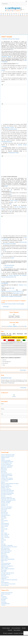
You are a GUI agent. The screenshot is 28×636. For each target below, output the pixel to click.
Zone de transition (5, 585)
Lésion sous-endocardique (6, 507)
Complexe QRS (4, 476)
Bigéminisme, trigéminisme (6, 467)
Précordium (3, 544)
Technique (3, 601)
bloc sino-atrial (23, 242)
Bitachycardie (4, 468)
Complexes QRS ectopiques (7, 478)
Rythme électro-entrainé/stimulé (7, 559)
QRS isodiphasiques (5, 548)
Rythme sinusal (4, 560)
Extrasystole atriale (6, 56)
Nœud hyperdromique (5, 515)
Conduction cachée (9, 267)
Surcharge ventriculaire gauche (7, 573)
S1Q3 (2, 562)
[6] (12, 258)
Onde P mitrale (13, 200)
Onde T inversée (4, 535)
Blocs (2, 595)
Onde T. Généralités (5, 537)
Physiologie (3, 599)
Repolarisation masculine (6, 551)
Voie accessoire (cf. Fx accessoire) (8, 584)
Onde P (2, 522)
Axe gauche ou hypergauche (7, 465)
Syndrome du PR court (5, 574)
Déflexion (3, 482)
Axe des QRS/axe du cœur (6, 463)
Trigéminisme (3, 578)
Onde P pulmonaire (5, 523)
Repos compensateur (5, 552)
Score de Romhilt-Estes (6, 563)
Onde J (2, 519)
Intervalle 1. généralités (6, 501)
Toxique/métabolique (5, 603)
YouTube (24, 628)
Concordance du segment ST (7, 479)
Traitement (3, 605)
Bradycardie (3, 471)
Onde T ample (4, 533)
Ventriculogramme (5, 582)
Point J (2, 542)
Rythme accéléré (4, 556)
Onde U (2, 538)
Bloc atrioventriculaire (9, 265)
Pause (2, 541)
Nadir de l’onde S (4, 513)
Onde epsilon (4, 518)
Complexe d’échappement (6, 474)
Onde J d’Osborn (4, 520)
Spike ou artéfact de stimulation (7, 568)
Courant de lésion (4, 480)
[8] (10, 191)
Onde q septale (4, 529)
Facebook (10, 630)
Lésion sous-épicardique (6, 508)
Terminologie (6, 306)
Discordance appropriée (6, 489)
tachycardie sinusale (12, 129)
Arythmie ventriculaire (5, 594)
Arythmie (3, 459)
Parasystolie (3, 540)
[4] (7, 186)
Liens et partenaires (15, 628)
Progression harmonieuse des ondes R (9, 546)
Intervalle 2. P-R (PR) (5, 502)
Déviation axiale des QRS (6, 486)
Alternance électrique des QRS (7, 456)
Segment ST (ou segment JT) (7, 566)
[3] (5, 186)
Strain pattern (4, 570)
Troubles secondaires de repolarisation (9, 579)
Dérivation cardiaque (5, 485)
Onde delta (3, 516)
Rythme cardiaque (5, 557)
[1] (12, 49)
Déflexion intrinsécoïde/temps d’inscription (10, 483)
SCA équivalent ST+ (7, 361)
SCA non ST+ (5, 363)
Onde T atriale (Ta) (5, 534)
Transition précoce (5, 577)
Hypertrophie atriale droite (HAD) (8, 498)
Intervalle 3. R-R (4, 504)
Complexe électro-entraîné (6, 475)
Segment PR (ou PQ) (5, 564)
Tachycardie (3, 575)
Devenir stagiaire (20, 304)
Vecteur (2, 581)
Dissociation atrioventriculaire (7, 491)
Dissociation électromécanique (7, 493)
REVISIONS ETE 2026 (6, 378)
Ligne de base (4, 509)
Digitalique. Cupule (5, 487)
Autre (4, 365)
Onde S (2, 531)
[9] (2, 254)
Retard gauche (4, 555)
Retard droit (3, 553)
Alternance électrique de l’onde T (8, 454)
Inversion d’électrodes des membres (17, 275)
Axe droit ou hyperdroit (6, 464)
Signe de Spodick (4, 567)
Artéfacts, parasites (5, 457)
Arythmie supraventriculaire (7, 592)
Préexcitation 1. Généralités (7, 545)
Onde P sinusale (4, 526)
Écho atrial (3, 496)
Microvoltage (3, 511)
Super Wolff (3, 571)
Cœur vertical (4, 472)
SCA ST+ (4, 360)
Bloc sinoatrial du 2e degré (9, 243)
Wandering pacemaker (6, 141)
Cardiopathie (3, 596)
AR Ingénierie (22, 633)
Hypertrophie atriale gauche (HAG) (8, 500)
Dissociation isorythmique (6, 494)
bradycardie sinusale (9, 127)
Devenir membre (12, 304)
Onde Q (2, 527)
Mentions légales (6, 628)
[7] (13, 258)
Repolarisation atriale (13, 152)
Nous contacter (17, 630)
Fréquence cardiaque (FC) (6, 497)
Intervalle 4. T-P (4, 505)
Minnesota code (4, 512)
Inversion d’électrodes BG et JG (8, 277)
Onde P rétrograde (5, 524)
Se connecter (4, 304)
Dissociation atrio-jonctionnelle (7, 490)
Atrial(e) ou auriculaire (5, 460)
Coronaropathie (4, 598)
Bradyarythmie (4, 469)
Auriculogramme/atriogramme (7, 461)
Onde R (2, 530)
